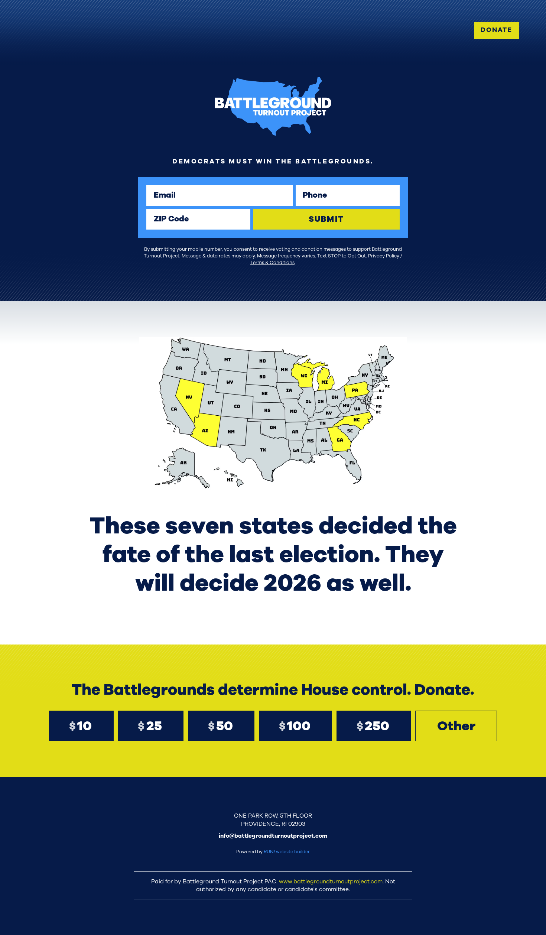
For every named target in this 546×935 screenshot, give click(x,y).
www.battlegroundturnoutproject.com (331, 881)
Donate (496, 30)
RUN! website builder (287, 851)
